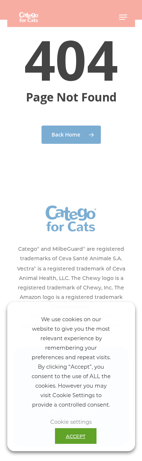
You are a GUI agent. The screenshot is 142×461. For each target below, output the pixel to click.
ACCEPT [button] (76, 436)
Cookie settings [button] (71, 421)
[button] (123, 17)
